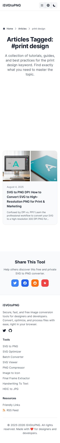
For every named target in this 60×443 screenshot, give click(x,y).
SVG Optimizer (12, 351)
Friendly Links (11, 405)
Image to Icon (11, 373)
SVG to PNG (10, 346)
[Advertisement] (30, 108)
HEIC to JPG (10, 389)
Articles (22, 28)
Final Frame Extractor (16, 378)
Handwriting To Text (15, 383)
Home (10, 28)
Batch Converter (13, 357)
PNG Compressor (14, 367)
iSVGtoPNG (12, 5)
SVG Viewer (10, 362)
